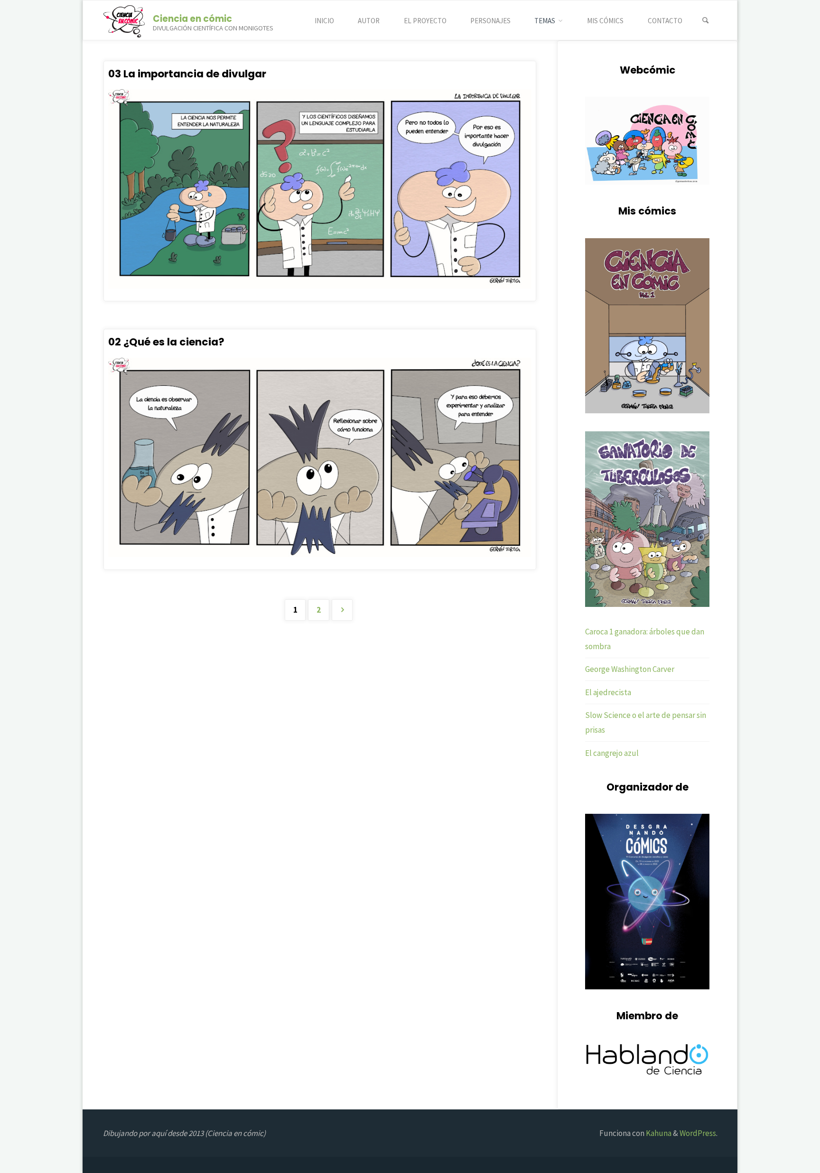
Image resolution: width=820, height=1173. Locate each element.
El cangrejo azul (612, 753)
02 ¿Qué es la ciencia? (166, 342)
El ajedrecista (608, 692)
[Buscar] (706, 20)
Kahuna (657, 1133)
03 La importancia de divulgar (187, 73)
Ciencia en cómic (192, 18)
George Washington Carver (629, 669)
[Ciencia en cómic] (124, 20)
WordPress (698, 1133)
